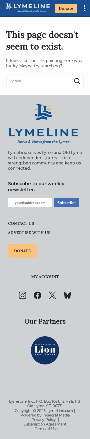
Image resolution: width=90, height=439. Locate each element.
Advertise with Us (29, 232)
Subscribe (66, 202)
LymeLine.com (59, 410)
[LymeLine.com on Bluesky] (67, 295)
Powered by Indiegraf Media (45, 415)
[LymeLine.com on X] (52, 295)
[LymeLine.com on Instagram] (22, 295)
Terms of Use (46, 428)
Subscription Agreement (45, 424)
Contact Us (21, 223)
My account (45, 276)
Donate (66, 8)
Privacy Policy (44, 419)
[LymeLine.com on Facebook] (37, 295)
